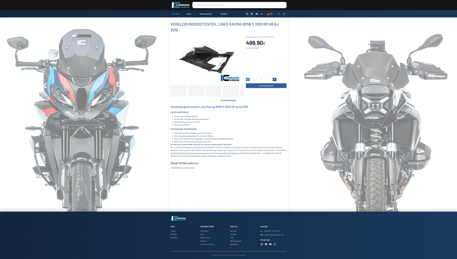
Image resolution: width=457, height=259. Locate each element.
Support (233, 234)
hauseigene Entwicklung (228, 153)
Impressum (204, 231)
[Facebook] (252, 14)
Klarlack (199, 139)
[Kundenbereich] (278, 13)
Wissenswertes (205, 14)
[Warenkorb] (284, 13)
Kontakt (224, 14)
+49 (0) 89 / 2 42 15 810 (271, 231)
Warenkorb (174, 238)
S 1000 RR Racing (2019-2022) (182, 168)
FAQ (231, 238)
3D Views (173, 234)
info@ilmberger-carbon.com (273, 235)
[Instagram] (247, 14)
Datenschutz (205, 238)
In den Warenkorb (266, 85)
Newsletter (234, 244)
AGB (202, 234)
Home (189, 14)
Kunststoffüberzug (188, 136)
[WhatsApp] (261, 14)
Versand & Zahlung (207, 244)
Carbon (173, 231)
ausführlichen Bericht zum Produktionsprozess (190, 153)
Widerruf (203, 241)
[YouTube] (256, 14)
